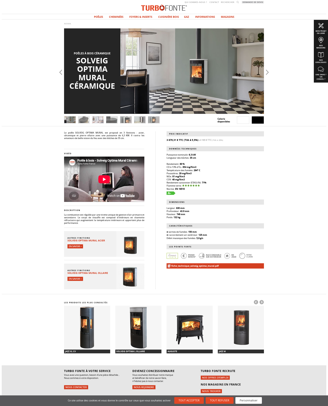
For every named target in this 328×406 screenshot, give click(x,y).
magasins (227, 17)
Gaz (186, 17)
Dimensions (177, 202)
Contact (214, 2)
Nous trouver (211, 391)
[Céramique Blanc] (243, 120)
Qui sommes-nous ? (196, 2)
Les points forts (180, 246)
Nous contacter (76, 387)
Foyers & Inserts (140, 17)
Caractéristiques (181, 225)
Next (267, 72)
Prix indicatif (178, 133)
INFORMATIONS (205, 17)
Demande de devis (253, 2)
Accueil (67, 23)
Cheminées (116, 17)
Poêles (98, 17)
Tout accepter (189, 400)
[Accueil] (164, 7)
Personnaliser (249, 400)
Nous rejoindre (144, 387)
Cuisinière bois (168, 17)
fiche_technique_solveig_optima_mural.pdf (195, 265)
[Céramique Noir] (258, 120)
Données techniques (183, 148)
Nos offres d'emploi (215, 377)
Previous (60, 72)
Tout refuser (219, 400)
